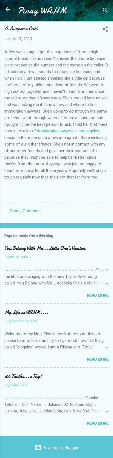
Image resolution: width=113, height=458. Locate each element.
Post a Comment (25, 210)
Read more (98, 295)
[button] (105, 30)
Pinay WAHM (42, 10)
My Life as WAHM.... (26, 312)
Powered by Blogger (59, 447)
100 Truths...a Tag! (23, 376)
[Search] (105, 11)
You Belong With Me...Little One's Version (44, 248)
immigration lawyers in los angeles (68, 131)
